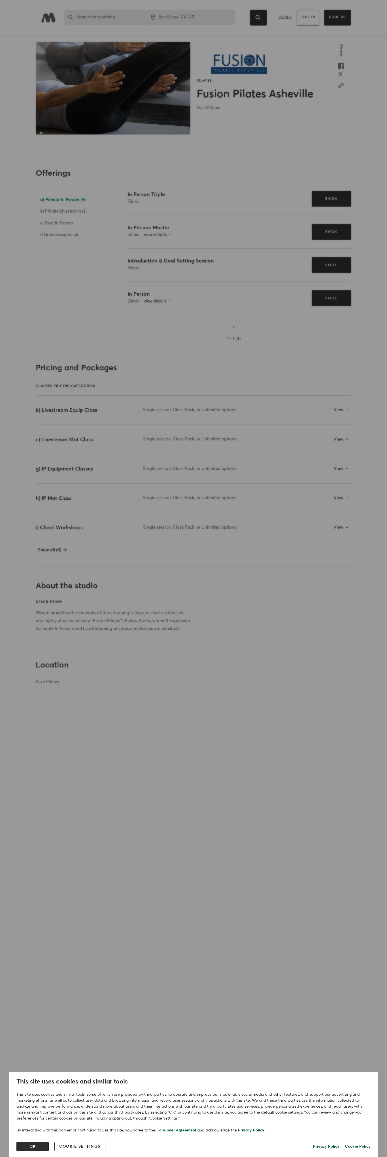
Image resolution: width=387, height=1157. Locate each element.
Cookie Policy (358, 1146)
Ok (32, 1146)
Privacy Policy (251, 1130)
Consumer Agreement (176, 1130)
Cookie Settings (80, 1146)
